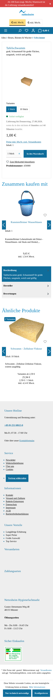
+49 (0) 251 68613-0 (13, 425)
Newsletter (10, 460)
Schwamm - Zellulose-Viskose (26, 348)
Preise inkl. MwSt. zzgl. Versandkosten (23, 142)
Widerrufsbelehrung (14, 463)
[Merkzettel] (26, 30)
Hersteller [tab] (8, 285)
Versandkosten (46, 670)
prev (4, 225)
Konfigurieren (41, 693)
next (49, 225)
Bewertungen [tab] (9, 293)
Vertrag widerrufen (17, 478)
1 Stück (11, 109)
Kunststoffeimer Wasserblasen (26, 222)
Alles (3, 38)
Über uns (10, 466)
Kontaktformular (26, 440)
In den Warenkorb (35, 154)
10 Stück (24, 109)
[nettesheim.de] (26, 13)
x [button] (50, 3)
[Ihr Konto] (33, 30)
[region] (26, 225)
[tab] (26, 274)
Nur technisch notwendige (17, 693)
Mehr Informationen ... (38, 687)
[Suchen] (19, 30)
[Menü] (5, 30)
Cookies (9, 469)
